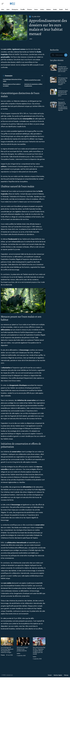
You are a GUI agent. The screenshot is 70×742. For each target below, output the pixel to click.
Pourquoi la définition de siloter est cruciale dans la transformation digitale (62, 106)
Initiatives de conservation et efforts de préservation (33, 85)
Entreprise (61, 99)
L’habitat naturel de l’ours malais (32, 80)
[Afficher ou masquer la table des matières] (27, 76)
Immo (59, 88)
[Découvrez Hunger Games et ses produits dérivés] (23, 641)
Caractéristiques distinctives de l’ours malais (12, 80)
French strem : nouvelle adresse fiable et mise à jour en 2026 (63, 69)
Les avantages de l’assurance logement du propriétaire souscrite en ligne (7, 649)
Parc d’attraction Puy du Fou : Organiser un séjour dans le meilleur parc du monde (39, 650)
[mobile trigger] (3, 4)
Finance (3, 655)
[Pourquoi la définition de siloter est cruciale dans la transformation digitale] (53, 105)
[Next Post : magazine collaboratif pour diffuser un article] (12, 4)
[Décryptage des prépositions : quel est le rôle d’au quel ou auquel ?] (53, 80)
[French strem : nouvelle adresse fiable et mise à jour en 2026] (53, 68)
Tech (59, 64)
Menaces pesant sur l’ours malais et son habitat (11, 85)
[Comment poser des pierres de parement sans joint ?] (53, 92)
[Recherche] (67, 4)
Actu (31, 39)
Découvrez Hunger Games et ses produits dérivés (22, 649)
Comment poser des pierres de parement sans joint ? (63, 93)
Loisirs (18, 653)
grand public (5, 57)
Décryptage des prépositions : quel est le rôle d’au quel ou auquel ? (62, 81)
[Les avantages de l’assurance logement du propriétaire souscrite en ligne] (7, 641)
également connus (18, 49)
